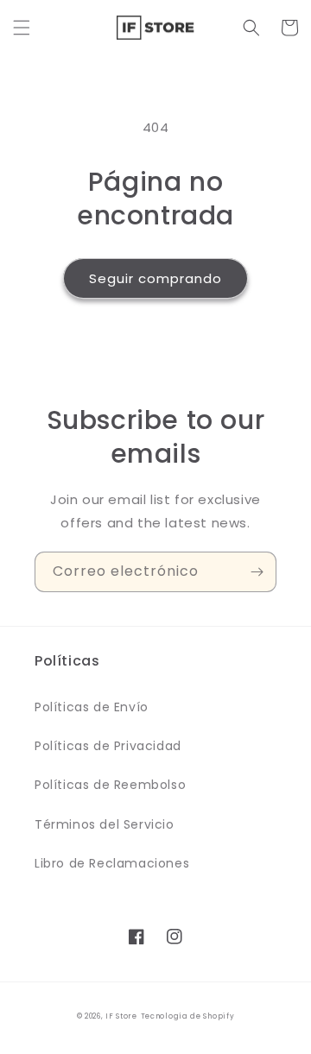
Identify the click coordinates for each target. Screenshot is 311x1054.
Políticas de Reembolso (110, 784)
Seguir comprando (155, 278)
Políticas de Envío (92, 707)
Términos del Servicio (105, 824)
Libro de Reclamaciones (112, 863)
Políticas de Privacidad (108, 745)
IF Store (121, 1016)
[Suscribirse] (257, 572)
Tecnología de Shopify (188, 1016)
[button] (22, 28)
